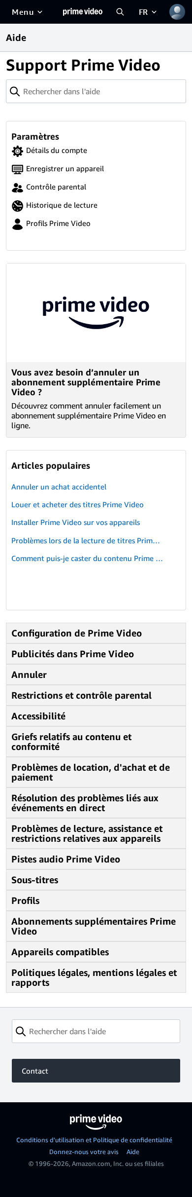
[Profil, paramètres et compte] (177, 11)
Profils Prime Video (58, 223)
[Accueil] (82, 12)
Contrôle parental (56, 186)
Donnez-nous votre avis (84, 1152)
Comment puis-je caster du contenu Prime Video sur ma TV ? (86, 558)
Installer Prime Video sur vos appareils (75, 522)
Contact (35, 1070)
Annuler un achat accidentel (58, 486)
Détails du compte (56, 150)
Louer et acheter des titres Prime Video (77, 504)
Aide (133, 1152)
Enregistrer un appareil (65, 168)
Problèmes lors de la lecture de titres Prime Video (87, 540)
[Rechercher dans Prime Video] (120, 11)
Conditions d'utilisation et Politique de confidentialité (94, 1140)
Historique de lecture (61, 204)
